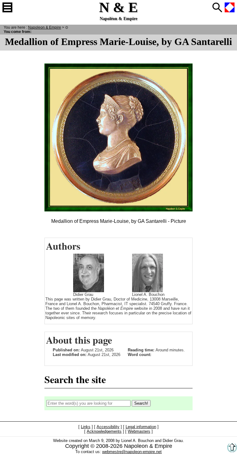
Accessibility (108, 426)
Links (85, 426)
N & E (44, 27)
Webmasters (139, 431)
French (230, 7)
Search (217, 7)
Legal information (141, 426)
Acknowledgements (104, 431)
